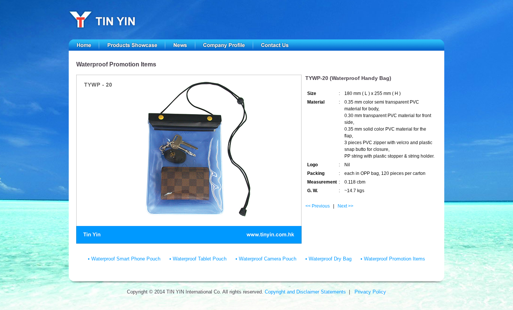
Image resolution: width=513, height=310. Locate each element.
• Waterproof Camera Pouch (265, 259)
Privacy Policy (370, 292)
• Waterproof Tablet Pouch (197, 259)
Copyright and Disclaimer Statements (305, 292)
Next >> (345, 206)
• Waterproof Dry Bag (328, 259)
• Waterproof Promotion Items (393, 259)
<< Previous (317, 206)
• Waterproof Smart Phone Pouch (124, 259)
